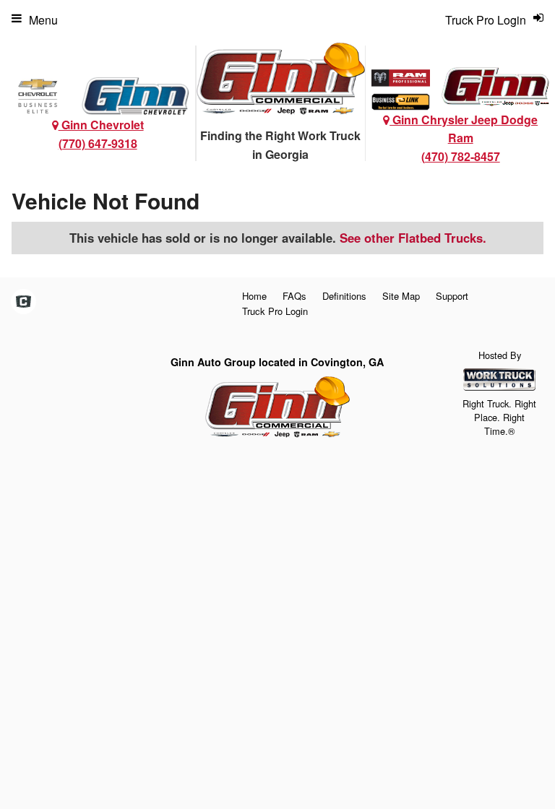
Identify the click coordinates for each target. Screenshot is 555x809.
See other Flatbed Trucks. (413, 237)
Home (254, 296)
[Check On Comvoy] (23, 302)
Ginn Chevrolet (101, 124)
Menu (43, 20)
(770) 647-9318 (98, 143)
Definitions (344, 296)
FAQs (294, 296)
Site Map (401, 296)
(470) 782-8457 (460, 156)
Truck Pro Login (275, 311)
